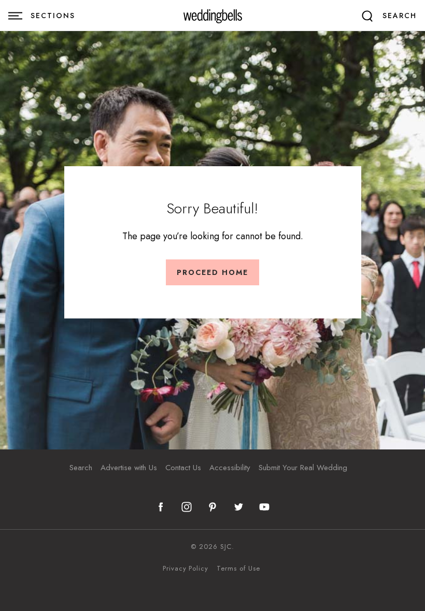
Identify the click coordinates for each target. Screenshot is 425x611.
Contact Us (183, 467)
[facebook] (161, 507)
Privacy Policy (185, 568)
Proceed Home (212, 272)
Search (80, 467)
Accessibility (229, 467)
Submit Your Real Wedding (303, 467)
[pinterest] (212, 507)
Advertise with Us (129, 467)
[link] (212, 15)
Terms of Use (238, 568)
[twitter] (238, 507)
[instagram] (186, 507)
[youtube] (264, 507)
